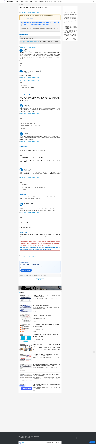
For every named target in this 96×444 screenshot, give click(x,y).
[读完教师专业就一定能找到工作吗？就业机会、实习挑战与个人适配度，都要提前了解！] (26, 377)
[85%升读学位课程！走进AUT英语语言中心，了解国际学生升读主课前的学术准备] (26, 328)
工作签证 (36, 1)
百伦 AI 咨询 (60, 1)
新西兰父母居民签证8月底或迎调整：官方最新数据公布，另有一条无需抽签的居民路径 (46, 296)
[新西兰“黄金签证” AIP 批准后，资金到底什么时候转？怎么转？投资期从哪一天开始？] (26, 338)
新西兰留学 (41, 1)
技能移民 (21, 1)
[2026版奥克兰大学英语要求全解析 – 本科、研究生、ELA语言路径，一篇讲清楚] (26, 387)
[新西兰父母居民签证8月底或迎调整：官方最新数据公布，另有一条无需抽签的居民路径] (26, 298)
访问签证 (46, 1)
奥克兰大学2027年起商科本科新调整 (41, 305)
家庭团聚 (31, 1)
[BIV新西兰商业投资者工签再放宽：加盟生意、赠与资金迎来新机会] (26, 348)
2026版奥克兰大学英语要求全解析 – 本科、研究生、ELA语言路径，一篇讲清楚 (46, 385)
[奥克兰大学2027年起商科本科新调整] (26, 308)
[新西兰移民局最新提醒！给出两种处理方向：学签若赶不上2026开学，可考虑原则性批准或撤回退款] (26, 357)
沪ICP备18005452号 (35, 436)
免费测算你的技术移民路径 (26, 270)
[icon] (77, 438)
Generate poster (48, 442)
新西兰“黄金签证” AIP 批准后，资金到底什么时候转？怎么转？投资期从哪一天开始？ (46, 335)
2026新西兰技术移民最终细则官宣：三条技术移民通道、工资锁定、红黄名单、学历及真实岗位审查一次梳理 (46, 365)
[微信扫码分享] (53, 443)
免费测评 (93, 442)
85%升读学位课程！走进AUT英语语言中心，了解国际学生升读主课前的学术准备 (46, 325)
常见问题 (33, 434)
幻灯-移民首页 (22, 295)
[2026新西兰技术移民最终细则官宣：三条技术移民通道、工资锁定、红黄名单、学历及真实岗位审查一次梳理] (26, 367)
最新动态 (21, 305)
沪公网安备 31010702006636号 (25, 437)
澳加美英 (50, 1)
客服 (37, 434)
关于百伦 (55, 1)
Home (19, 4)
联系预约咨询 (29, 434)
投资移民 (26, 1)
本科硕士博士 (22, 325)
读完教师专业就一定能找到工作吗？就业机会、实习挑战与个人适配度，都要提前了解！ (46, 375)
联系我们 (17, 1)
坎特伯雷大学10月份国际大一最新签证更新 (42, 315)
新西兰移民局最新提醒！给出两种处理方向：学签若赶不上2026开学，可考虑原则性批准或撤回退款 (46, 355)
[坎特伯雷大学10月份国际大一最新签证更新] (26, 318)
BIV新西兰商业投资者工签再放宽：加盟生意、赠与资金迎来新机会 (46, 345)
